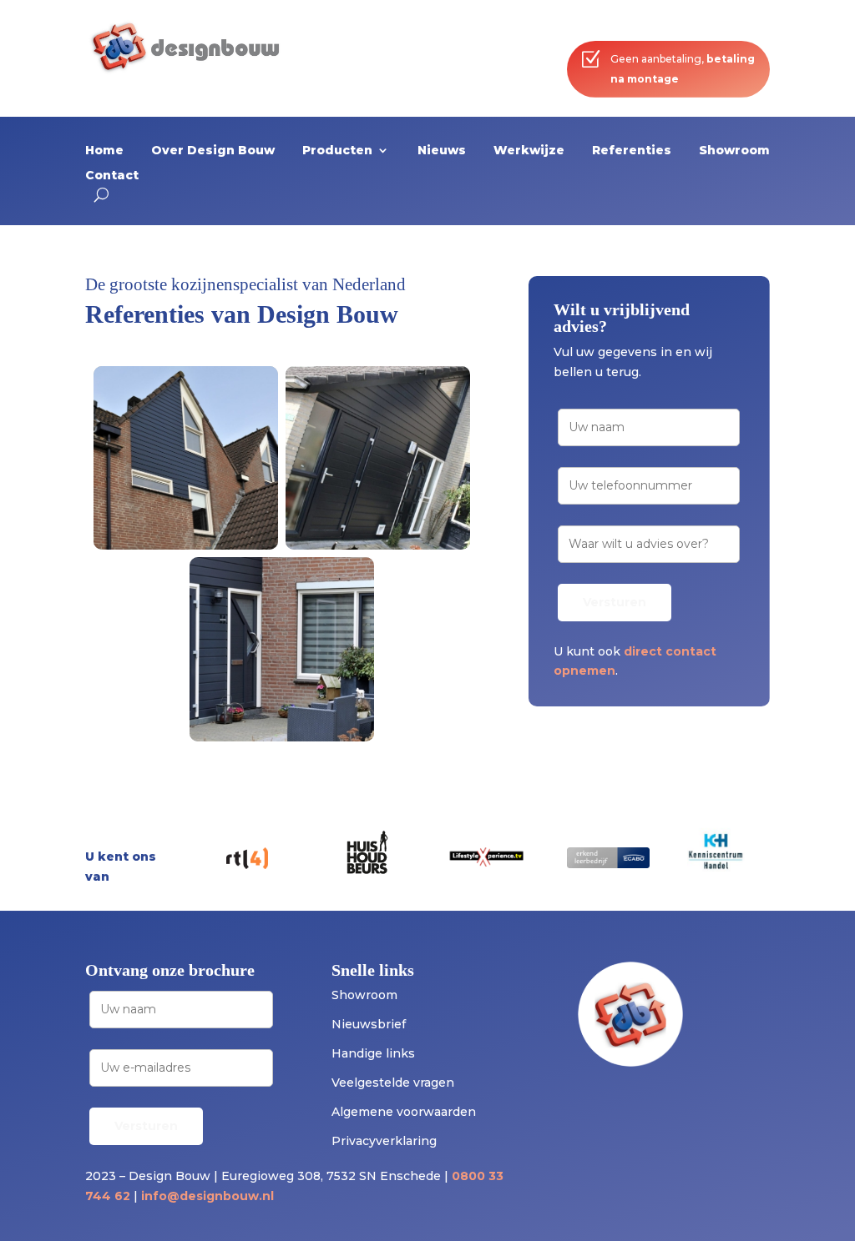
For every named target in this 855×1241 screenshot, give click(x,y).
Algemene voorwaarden (403, 1111)
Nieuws (441, 151)
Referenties (631, 151)
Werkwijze (528, 151)
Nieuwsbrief (368, 1024)
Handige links (373, 1053)
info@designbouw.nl (207, 1195)
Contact (112, 176)
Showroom (734, 151)
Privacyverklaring (384, 1140)
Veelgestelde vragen (392, 1082)
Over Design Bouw (213, 151)
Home (104, 151)
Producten (337, 151)
